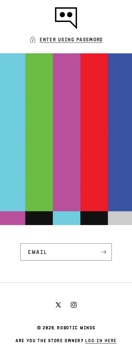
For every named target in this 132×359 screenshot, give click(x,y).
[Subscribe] (103, 252)
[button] (66, 39)
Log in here (101, 340)
